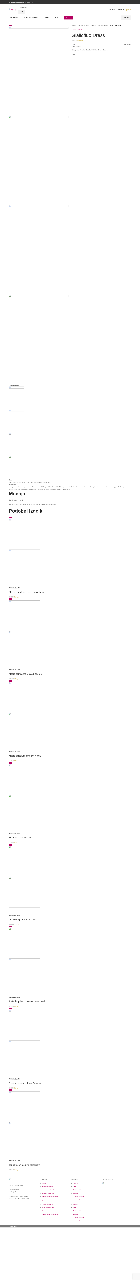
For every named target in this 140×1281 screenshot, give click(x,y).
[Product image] (24, 564)
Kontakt (126, 17)
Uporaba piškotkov (48, 1193)
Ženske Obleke (103, 25)
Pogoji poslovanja (47, 1186)
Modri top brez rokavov (20, 837)
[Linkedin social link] (127, 2)
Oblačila (80, 25)
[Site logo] (12, 9)
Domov (74, 25)
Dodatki (75, 1193)
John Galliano (14, 588)
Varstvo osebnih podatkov (50, 1196)
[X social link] (123, 2)
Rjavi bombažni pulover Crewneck (26, 1083)
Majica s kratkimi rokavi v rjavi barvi (26, 592)
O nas (44, 1183)
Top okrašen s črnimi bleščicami (24, 1165)
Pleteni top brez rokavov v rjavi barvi (27, 1001)
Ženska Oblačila (90, 25)
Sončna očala (77, 1190)
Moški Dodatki (79, 1196)
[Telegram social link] (130, 2)
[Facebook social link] (120, 2)
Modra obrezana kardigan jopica (25, 755)
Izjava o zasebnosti (48, 1190)
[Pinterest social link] (125, 2)
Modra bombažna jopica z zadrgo (25, 674)
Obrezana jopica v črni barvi (22, 919)
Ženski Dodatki (79, 1200)
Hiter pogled (11, 582)
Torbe (74, 1186)
